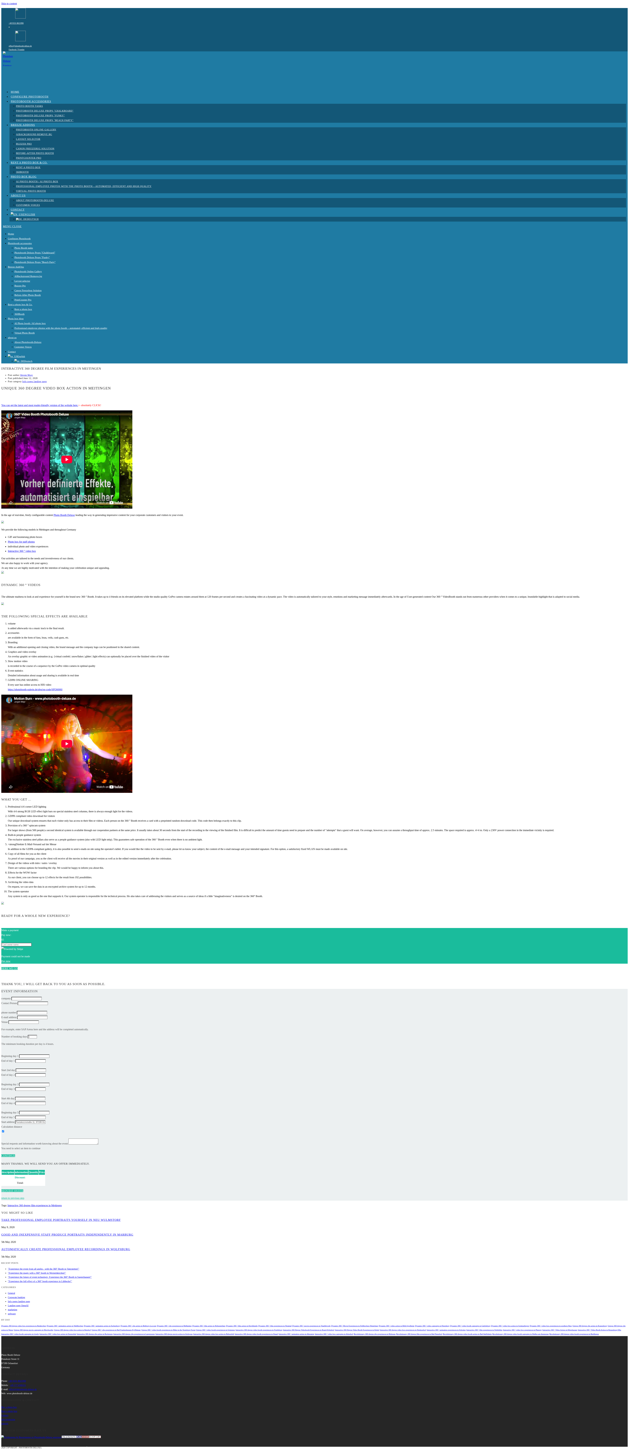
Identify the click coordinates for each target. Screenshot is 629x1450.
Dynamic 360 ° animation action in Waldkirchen (65, 1326)
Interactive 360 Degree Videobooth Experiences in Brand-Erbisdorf (308, 1330)
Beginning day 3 (10, 1084)
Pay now (5, 961)
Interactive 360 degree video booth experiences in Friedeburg (259, 1330)
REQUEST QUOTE (12, 1190)
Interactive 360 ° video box (22, 551)
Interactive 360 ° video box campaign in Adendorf (334, 1334)
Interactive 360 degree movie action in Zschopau (174, 1334)
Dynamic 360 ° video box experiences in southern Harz (551, 1326)
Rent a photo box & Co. (20, 304)
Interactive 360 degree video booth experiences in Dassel (256, 1334)
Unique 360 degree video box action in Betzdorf (72, 1330)
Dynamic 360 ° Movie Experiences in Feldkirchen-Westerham (354, 1326)
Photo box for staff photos (21, 541)
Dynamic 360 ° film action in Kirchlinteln (242, 1326)
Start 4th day (7, 1098)
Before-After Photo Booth (27, 295)
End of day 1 (8, 1060)
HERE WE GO (9, 968)
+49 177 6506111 (18, 1385)
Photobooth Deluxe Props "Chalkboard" (34, 252)
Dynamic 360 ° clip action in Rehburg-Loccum (138, 1326)
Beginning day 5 (10, 1112)
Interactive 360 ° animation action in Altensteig (296, 1334)
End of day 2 (8, 1074)
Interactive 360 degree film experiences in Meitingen (35, 1205)
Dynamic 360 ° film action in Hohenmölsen (208, 1326)
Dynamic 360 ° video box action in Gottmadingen (510, 1326)
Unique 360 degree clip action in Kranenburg (589, 1326)
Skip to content (9, 3)
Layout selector (22, 281)
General (11, 1293)
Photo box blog (16, 318)
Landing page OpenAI (18, 1305)
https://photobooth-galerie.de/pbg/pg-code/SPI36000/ (35, 689)
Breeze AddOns (16, 267)
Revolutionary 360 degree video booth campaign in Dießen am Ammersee (520, 1334)
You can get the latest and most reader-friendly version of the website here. (39, 405)
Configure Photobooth (19, 238)
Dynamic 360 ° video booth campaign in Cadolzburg (470, 1326)
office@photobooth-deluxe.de (20, 46)
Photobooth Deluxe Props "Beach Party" (35, 262)
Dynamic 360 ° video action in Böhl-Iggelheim (396, 1326)
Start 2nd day (8, 1070)
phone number (8, 1012)
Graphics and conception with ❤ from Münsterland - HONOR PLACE (78, 1448)
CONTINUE (8, 1155)
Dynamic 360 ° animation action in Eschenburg (102, 1326)
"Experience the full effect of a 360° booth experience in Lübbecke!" (40, 1281)
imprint (4, 1423)
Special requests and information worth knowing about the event (34, 1143)
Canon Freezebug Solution (28, 290)
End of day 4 (8, 1103)
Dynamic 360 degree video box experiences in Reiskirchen (23, 1326)
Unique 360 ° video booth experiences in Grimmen (215, 1330)
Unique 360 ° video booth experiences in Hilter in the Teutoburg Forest (168, 1330)
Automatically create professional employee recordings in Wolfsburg (65, 1249)
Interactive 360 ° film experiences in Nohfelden (484, 1330)
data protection (8, 1419)
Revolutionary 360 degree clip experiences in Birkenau (375, 1334)
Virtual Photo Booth (24, 333)
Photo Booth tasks (23, 248)
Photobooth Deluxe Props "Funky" (32, 257)
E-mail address (9, 1017)
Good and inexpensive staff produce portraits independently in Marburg (67, 1234)
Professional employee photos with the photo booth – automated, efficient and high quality (60, 328)
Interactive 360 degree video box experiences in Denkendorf (403, 1330)
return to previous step (12, 1198)
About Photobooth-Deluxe (27, 342)
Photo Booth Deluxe (64, 515)
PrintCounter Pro (22, 299)
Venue (4, 1022)
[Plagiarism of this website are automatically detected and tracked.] (81, 1437)
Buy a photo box (9, 1407)
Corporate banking (16, 1297)
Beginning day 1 (10, 1056)
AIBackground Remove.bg (28, 276)
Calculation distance (11, 1126)
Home (11, 234)
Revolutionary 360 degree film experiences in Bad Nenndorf (419, 1334)
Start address (7, 1122)
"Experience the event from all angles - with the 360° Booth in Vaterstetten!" (43, 1269)
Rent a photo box (23, 309)
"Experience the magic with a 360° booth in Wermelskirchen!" (37, 1273)
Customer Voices (23, 347)
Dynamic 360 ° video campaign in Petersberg (432, 1326)
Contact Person (9, 1003)
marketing (12, 1309)
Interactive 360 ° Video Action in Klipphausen (559, 1330)
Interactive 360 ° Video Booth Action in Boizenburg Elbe (599, 1330)
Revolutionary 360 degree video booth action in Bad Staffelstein (467, 1334)
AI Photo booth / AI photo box (30, 323)
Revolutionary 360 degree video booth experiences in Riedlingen (574, 1334)
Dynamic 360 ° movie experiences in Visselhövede (311, 1326)
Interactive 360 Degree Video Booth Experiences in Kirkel (357, 1330)
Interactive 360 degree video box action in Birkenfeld (213, 1334)
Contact (12, 351)
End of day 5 (8, 1117)
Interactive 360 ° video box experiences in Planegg (522, 1330)
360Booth (19, 314)
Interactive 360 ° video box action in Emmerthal (57, 1334)
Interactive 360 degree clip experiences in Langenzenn (134, 1334)
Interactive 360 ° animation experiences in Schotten (446, 1330)
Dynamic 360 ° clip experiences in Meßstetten (174, 1326)
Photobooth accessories (20, 243)
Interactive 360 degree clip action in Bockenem (95, 1334)
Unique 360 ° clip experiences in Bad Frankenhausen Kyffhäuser (116, 1330)
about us (12, 337)
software (12, 1314)
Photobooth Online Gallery (28, 271)
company (6, 998)
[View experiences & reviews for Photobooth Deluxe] (31, 1437)
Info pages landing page (34, 381)
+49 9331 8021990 (16, 23)
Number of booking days (14, 1036)
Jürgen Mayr (26, 375)
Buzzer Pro (20, 285)
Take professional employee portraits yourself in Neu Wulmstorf (61, 1220)
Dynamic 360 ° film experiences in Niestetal (275, 1326)
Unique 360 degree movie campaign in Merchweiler (33, 1330)
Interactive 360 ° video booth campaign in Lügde (20, 1334)
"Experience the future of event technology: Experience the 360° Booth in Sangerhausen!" (50, 1277)
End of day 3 (8, 1089)
